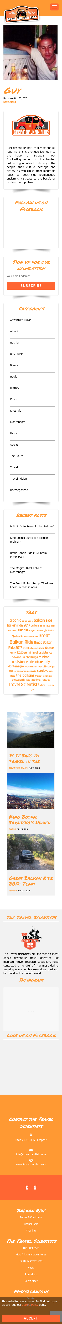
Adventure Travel (21, 320)
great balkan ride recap (33, 648)
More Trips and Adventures (31, 1254)
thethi (33, 679)
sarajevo (42, 671)
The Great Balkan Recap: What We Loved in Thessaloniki (31, 585)
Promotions (31, 1274)
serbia (51, 671)
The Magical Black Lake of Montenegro (26, 570)
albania (15, 620)
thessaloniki (18, 679)
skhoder (12, 676)
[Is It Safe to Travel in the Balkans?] (30, 749)
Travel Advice (18, 479)
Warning (31, 1231)
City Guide (16, 354)
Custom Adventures (31, 1261)
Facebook (27, 1187)
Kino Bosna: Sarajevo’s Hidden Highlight (29, 540)
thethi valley (42, 680)
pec (53, 667)
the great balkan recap (43, 676)
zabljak (31, 689)
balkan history (27, 621)
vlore (42, 685)
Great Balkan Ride (30, 638)
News (13, 433)
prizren (27, 671)
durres (40, 630)
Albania (14, 331)
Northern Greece (36, 667)
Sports (14, 445)
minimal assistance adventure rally (31, 659)
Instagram (35, 1187)
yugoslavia (50, 685)
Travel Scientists (23, 685)
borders (14, 630)
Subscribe (31, 285)
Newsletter (31, 1281)
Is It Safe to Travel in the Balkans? (32, 526)
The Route (16, 456)
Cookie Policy (30, 1305)
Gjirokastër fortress (31, 636)
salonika (33, 671)
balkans (35, 626)
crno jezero (33, 630)
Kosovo (14, 399)
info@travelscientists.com (31, 1154)
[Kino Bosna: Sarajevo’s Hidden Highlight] (30, 810)
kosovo (22, 652)
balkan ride (43, 620)
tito (49, 680)
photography (19, 671)
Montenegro (17, 422)
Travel (14, 467)
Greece (14, 365)
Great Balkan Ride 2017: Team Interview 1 (28, 555)
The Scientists (31, 1248)
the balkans (25, 675)
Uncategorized (19, 490)
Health (14, 377)
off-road (47, 666)
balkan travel (45, 626)
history (13, 652)
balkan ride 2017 (18, 625)
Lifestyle (15, 411)
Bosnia (14, 343)
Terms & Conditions (31, 1217)
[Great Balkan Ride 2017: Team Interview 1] (30, 871)
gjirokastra (49, 630)
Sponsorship (31, 1224)
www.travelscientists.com (31, 1164)
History (14, 388)
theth (28, 680)
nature (26, 667)
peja (11, 671)
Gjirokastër (17, 636)
